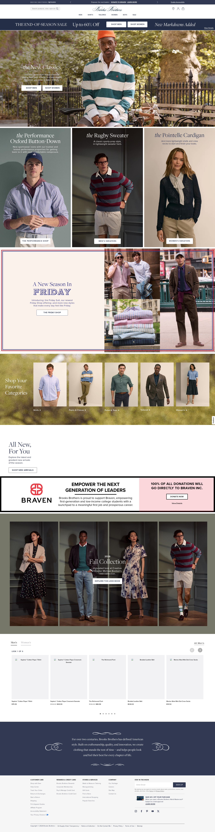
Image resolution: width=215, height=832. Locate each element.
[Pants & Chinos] (85, 384)
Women (114, 15)
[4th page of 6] (109, 713)
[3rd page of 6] (106, 713)
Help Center (34, 787)
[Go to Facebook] (141, 811)
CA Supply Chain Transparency (68, 826)
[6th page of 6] (114, 713)
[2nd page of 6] (103, 713)
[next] (200, 650)
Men (80, 15)
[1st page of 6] (100, 713)
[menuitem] (80, 15)
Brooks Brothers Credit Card (66, 794)
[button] (183, 8)
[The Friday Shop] (159, 300)
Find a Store (87, 794)
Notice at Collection (88, 826)
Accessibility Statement (38, 811)
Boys (125, 15)
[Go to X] (158, 811)
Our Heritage (113, 783)
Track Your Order (36, 790)
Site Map (112, 790)
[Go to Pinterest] (147, 811)
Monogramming (88, 787)
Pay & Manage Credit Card (66, 790)
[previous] (192, 650)
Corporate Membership (65, 787)
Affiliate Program (36, 808)
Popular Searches (89, 801)
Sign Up (179, 785)
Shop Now (123, 2)
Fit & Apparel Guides (37, 804)
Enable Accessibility (178, 2)
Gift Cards (86, 790)
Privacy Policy (160, 791)
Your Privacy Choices (37, 815)
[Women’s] (192, 384)
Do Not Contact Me (104, 826)
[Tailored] (157, 384)
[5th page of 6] (111, 713)
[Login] (178, 8)
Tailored (102, 15)
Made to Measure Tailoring (92, 783)
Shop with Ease (35, 783)
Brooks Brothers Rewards (65, 783)
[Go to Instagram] (136, 811)
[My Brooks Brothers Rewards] (43, 2)
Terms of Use (129, 826)
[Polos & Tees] (121, 384)
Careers (111, 787)
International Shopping (90, 797)
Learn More (150, 804)
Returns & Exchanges (37, 794)
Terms (151, 791)
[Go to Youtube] (153, 811)
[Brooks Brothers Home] (107, 8)
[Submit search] (57, 8)
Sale (134, 15)
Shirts (90, 15)
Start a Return (35, 797)
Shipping (33, 801)
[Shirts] (50, 384)
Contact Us (112, 794)
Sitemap (139, 826)
